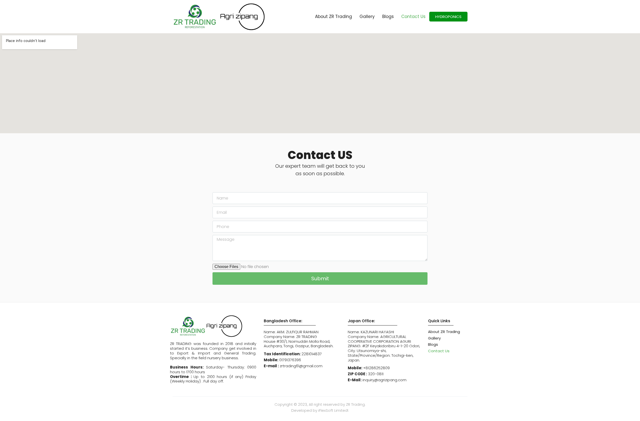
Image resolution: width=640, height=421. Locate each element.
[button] (448, 17)
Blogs (388, 17)
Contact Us (413, 17)
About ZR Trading (333, 17)
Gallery (367, 17)
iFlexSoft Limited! (333, 410)
